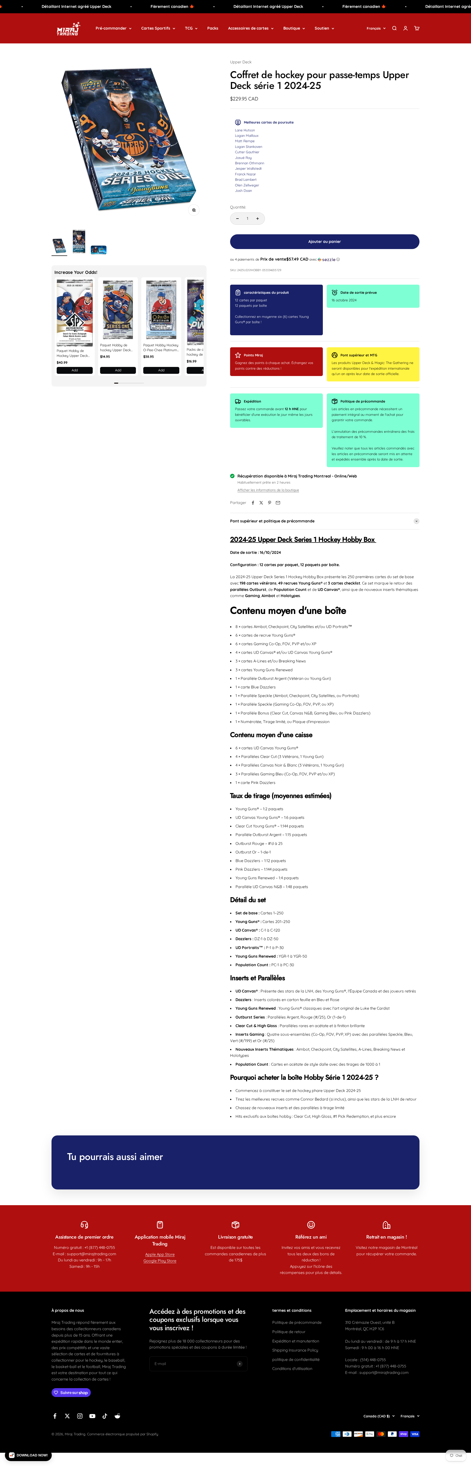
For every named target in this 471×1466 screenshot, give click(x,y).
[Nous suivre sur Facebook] (55, 1416)
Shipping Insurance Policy (295, 1350)
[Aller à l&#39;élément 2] (79, 242)
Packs (212, 28)
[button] (194, 312)
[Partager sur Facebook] (253, 503)
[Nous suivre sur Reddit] (117, 1416)
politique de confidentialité (296, 1359)
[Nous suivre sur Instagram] (80, 1416)
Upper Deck (241, 61)
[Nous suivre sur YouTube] (92, 1416)
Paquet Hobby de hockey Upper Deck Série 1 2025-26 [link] (115, 347)
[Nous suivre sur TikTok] (105, 1416)
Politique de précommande (297, 1322)
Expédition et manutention (295, 1341)
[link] (75, 313)
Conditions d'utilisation (292, 1368)
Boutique (291, 28)
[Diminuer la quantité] (237, 218)
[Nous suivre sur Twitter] (67, 1416)
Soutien (322, 28)
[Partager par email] (278, 503)
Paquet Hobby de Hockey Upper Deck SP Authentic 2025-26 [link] (74, 353)
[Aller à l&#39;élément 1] (59, 247)
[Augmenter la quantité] (257, 218)
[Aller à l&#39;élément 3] (98, 251)
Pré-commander (111, 28)
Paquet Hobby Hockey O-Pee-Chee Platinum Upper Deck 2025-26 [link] (160, 347)
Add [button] (75, 370)
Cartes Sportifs (155, 28)
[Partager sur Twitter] (261, 503)
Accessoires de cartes (248, 28)
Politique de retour (288, 1331)
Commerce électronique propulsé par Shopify (122, 1434)
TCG (189, 28)
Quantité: (238, 207)
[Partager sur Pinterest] (269, 503)
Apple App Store (160, 1254)
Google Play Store (160, 1260)
